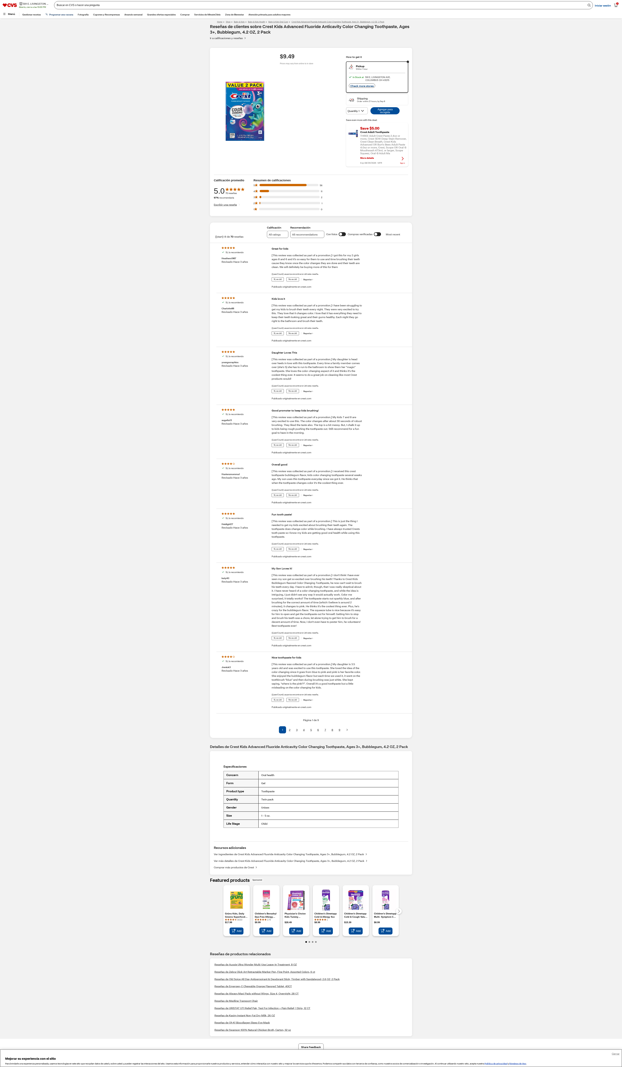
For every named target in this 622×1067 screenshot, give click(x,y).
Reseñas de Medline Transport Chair (236, 1000)
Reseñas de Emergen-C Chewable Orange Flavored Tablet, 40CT (253, 986)
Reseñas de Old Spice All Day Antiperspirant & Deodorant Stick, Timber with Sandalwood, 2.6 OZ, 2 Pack (277, 979)
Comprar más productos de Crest (234, 867)
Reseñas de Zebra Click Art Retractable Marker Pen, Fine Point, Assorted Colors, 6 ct (264, 971)
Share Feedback (311, 1047)
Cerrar (616, 1053)
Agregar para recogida (385, 111)
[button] (342, 234)
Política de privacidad (495, 1063)
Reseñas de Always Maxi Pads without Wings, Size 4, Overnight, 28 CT (256, 993)
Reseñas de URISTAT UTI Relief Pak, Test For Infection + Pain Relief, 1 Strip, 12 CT (262, 1008)
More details (367, 158)
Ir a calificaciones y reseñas (226, 38)
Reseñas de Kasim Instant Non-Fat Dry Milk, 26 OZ (244, 1015)
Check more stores (362, 86)
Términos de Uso (517, 1063)
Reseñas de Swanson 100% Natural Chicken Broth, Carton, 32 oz (252, 1029)
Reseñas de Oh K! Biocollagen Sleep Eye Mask (242, 1022)
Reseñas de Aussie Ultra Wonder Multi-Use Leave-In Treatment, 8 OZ (255, 964)
